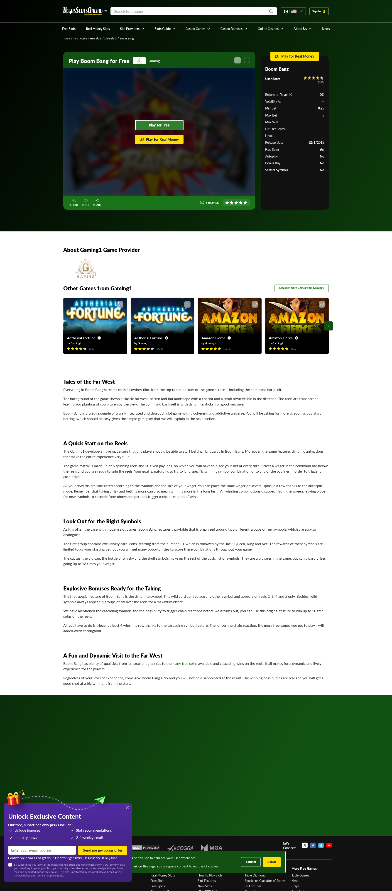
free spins (189, 663)
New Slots (205, 886)
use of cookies (209, 866)
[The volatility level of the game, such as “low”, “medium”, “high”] (280, 101)
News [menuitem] (326, 28)
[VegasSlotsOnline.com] (85, 11)
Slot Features (207, 880)
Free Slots (95, 38)
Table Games (300, 875)
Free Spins (158, 886)
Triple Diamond (255, 875)
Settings (251, 862)
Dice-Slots (110, 38)
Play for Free (159, 125)
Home (83, 38)
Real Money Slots (163, 875)
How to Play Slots (210, 875)
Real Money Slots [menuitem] (98, 28)
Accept (271, 862)
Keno (295, 880)
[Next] (328, 325)
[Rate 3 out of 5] (236, 202)
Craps (295, 886)
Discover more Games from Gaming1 (301, 288)
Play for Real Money (162, 139)
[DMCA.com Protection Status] (143, 847)
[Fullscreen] (247, 60)
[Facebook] (313, 845)
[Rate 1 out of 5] (227, 202)
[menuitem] (132, 28)
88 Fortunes (253, 886)
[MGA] (211, 847)
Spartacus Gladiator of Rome (265, 880)
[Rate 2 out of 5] (231, 202)
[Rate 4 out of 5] (241, 202)
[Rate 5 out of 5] (245, 202)
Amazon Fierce (213, 337)
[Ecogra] (180, 848)
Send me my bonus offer (102, 850)
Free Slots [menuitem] (69, 28)
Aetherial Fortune (81, 337)
